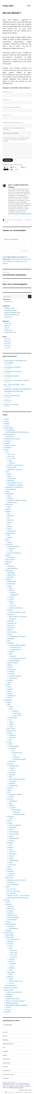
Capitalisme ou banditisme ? (14, 487)
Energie (8, 511)
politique (6, 221)
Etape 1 (9, 474)
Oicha (9, 867)
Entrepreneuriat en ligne (12, 439)
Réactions (12, 463)
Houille (9, 526)
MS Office (10, 944)
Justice (9, 687)
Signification (11, 695)
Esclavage (10, 621)
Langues (11, 597)
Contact (6, 425)
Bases (10, 588)
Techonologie (8, 933)
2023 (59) (7, 345)
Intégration (11, 627)
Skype (8, 886)
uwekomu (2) (8, 301)
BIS (12, 709)
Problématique (13, 860)
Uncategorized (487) (10, 310)
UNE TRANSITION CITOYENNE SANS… (18, 432)
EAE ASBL (10, 577)
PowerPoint (12, 963)
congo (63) (7, 323)
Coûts (10, 849)
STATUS (8, 1007)
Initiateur (12, 851)
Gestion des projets (13, 546)
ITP (8, 535)
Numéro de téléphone (13, 122)
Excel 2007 (14, 952)
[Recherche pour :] (15, 296)
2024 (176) (7, 343)
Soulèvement (11, 669)
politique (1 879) (9, 308)
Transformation (12, 915)
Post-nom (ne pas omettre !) (12, 107)
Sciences (7, 900)
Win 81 (11, 979)
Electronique (10, 935)
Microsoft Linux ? (11, 985)
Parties (11, 858)
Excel (10, 948)
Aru (15, 755)
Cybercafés (9, 504)
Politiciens (10, 643)
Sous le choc (8, 400)
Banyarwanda (11, 581)
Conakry (10, 788)
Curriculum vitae (16, 647)
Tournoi (13, 605)
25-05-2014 (11, 458)
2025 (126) (7, 341)
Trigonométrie (13, 928)
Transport (10, 913)
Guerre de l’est (12, 623)
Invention (10, 906)
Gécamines (10, 566)
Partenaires (9, 570)
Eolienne (10, 522)
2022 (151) (7, 347)
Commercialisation (13, 917)
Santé (9, 691)
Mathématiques (11, 924)
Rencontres (9, 878)
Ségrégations (15, 594)
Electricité (10, 520)
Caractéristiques (11, 489)
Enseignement (10, 533)
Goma (9, 496)
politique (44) (8, 330)
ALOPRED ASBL (14, 766)
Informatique (10, 937)
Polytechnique (16, 810)
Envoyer (7, 160)
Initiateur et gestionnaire (15, 465)
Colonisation (11, 583)
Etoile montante (16, 649)
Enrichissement (14, 832)
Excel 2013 (14, 957)
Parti (8, 641)
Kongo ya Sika (8, 990)
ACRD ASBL (10, 573)
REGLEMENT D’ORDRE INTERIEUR (17, 1005)
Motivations (13, 854)
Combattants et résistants (14, 992)
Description (11, 557)
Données (11, 873)
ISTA (10, 803)
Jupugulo (7, 443)
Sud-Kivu (10, 875)
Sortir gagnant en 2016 (14, 482)
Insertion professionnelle (17, 779)
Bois (8, 513)
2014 (7, 452)
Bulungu (10, 733)
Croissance (9, 994)
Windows (10, 976)
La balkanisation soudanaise (13, 371)
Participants (8, 447)
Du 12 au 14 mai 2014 (13, 891)
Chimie (8, 902)
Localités (8, 702)
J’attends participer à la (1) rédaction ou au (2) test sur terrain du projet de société (16, 139)
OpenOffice (10, 972)
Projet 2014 (8, 6)
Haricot (11, 724)
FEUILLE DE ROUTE (20, 759)
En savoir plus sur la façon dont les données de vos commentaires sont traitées (16, 261)
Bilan (10, 461)
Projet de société (12, 663)
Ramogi (9, 869)
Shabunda (10, 871)
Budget (9, 542)
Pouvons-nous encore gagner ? (15, 1001)
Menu (29, 5)
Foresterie (12, 737)
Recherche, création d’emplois (16, 500)
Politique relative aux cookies (16, 1087)
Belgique (7, 423)
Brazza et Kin (11, 731)
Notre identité (11, 467)
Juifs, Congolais (12, 632)
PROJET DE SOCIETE (12, 1003)
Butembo (12, 548)
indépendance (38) (10, 332)
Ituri (8, 792)
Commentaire (25, 250)
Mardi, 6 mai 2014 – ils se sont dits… (18, 895)
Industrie (13, 748)
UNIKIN (9, 537)
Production (10, 908)
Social (7, 684)
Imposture (10, 625)
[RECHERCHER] (29, 296)
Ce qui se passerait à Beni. (12, 395)
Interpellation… (11, 430)
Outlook (11, 961)
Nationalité (10, 638)
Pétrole (9, 529)
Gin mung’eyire (14, 834)
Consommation (12, 919)
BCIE (12, 603)
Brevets (13, 768)
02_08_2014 (11, 889)
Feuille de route (12, 502)
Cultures (11, 590)
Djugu (9, 790)
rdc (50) (6, 328)
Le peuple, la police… (15, 676)
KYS (4, 1047)
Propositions (8, 700)
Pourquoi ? (15, 711)
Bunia (9, 742)
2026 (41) (7, 339)
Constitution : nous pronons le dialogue (16, 380)
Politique (8, 579)
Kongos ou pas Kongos (11, 404)
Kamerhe (12, 652)
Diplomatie (10, 614)
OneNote (12, 959)
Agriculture (12, 735)
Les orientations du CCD (18, 658)
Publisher (12, 968)
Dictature (10, 610)
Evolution (14, 781)
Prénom (8, 92)
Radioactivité (11, 531)
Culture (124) (8, 317)
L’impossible (11, 478)
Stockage (10, 911)
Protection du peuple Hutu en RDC (18, 897)
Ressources (12, 865)
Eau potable (12, 827)
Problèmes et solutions (14, 469)
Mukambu (7, 1012)
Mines (8, 564)
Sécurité (9, 667)
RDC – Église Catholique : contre (14, 384)
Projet (11, 862)
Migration (9, 562)
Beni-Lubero (11, 728)
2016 (7, 472)
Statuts (13, 770)
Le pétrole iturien (9, 445)
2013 (12, 966)
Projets (6, 450)
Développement (9, 434)
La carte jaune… (12, 893)
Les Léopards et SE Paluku (12, 367)
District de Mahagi (14, 825)
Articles (6, 421)
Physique (8, 930)
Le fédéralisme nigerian (11, 376)
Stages (11, 726)
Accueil (6, 419)
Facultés (13, 807)
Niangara (10, 847)
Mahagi (9, 823)
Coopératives (10, 493)
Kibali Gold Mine (12, 568)
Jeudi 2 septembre (13, 884)
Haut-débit (17, 715)
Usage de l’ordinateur (14, 553)
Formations (9, 544)
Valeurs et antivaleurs (16, 608)
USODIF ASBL (13, 785)
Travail (9, 698)
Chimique (10, 515)
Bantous (13, 592)
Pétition (11, 796)
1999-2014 (10, 454)
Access (11, 946)
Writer (11, 974)
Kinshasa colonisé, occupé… (17, 612)
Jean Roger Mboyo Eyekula (17, 645)
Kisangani (10, 816)
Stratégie (10, 680)
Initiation (10, 941)
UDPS (9, 682)
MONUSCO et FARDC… (16, 794)
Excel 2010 (14, 955)
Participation (10, 436)
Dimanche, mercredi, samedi (16, 880)
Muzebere (12, 783)
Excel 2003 (14, 950)
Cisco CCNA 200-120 (13, 939)
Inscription (7, 441)
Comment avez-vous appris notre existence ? (14, 128)
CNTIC (8, 491)
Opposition (10, 480)
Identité (13, 656)
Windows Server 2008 (16, 981)
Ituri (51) (7, 325)
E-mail (8, 115)
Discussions (12, 772)
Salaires (9, 665)
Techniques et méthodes (15, 485)
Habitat (8, 555)
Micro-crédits (10, 559)
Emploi (8, 509)
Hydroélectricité (17, 753)
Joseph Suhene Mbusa (13, 998)
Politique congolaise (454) (12, 312)
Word (10, 970)
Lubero (9, 821)
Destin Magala (8, 428)
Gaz (8, 524)
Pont (10, 739)
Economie (9, 904)
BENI (9, 704)
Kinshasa (10, 498)
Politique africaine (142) (11, 314)
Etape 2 (9, 476)
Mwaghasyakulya (14, 660)
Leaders (11, 599)
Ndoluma (10, 843)
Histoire (8, 922)
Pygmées (10, 689)
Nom (7, 99)
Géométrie (10, 926)
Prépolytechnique (19, 814)
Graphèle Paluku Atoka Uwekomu (14, 219)
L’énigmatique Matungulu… (17, 636)
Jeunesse (10, 630)
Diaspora (11, 671)
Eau (8, 518)
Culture (9, 586)
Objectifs (11, 856)
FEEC (7, 540)
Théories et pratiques (11, 987)
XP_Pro (11, 983)
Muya (10, 654)
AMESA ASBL (11, 575)
